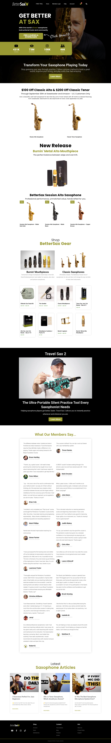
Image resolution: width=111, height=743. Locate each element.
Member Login (56, 4)
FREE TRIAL (39, 4)
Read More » (15, 708)
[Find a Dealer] (52, 106)
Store (47, 4)
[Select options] (34, 292)
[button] (86, 4)
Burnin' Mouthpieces (37, 272)
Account (72, 4)
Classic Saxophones (73, 272)
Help (65, 4)
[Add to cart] (52, 319)
